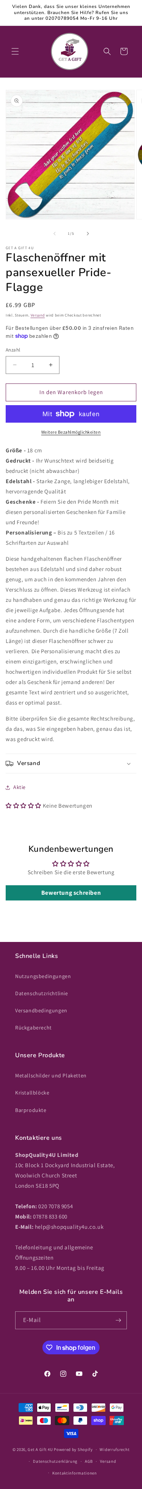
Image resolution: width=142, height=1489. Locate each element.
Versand (38, 315)
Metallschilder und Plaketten (51, 1075)
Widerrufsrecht (115, 1449)
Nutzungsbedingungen (43, 976)
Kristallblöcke (32, 1092)
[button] (15, 51)
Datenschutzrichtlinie (41, 993)
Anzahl (13, 350)
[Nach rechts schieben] (88, 233)
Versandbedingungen (41, 1010)
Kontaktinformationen (74, 1473)
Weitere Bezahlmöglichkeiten (71, 432)
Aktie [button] (19, 787)
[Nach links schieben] (54, 233)
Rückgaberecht (33, 1027)
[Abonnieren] (118, 1320)
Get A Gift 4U (40, 1449)
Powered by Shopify (73, 1449)
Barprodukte (31, 1110)
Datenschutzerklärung (55, 1461)
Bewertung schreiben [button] (71, 893)
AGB (89, 1461)
